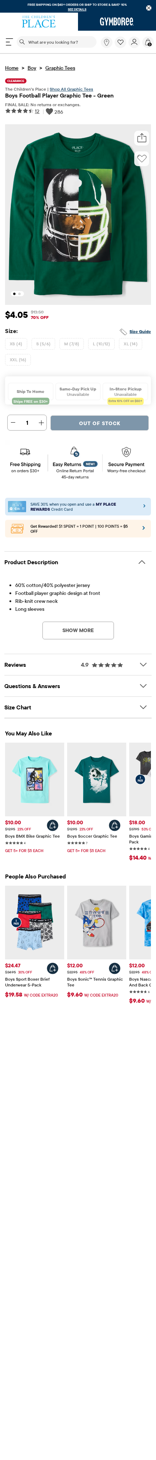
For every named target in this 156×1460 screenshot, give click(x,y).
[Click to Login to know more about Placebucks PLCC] (143, 530)
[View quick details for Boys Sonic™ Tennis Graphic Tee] (114, 968)
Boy (32, 68)
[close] (149, 8)
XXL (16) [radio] (18, 359)
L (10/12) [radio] (101, 343)
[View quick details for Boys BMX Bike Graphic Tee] (52, 825)
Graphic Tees (60, 68)
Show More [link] (78, 630)
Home (12, 68)
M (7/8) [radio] (71, 343)
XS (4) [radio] (16, 343)
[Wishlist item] (121, 46)
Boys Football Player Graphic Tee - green (59, 95)
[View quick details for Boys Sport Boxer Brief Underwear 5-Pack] (52, 968)
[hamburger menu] (9, 42)
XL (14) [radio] (130, 343)
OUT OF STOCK (99, 423)
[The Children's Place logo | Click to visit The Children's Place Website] (39, 22)
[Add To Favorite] (142, 158)
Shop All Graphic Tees (71, 89)
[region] (78, 6)
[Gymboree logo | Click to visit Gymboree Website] (117, 22)
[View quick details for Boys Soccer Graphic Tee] (114, 825)
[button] (120, 42)
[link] (106, 42)
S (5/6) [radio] (43, 343)
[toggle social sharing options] (142, 138)
